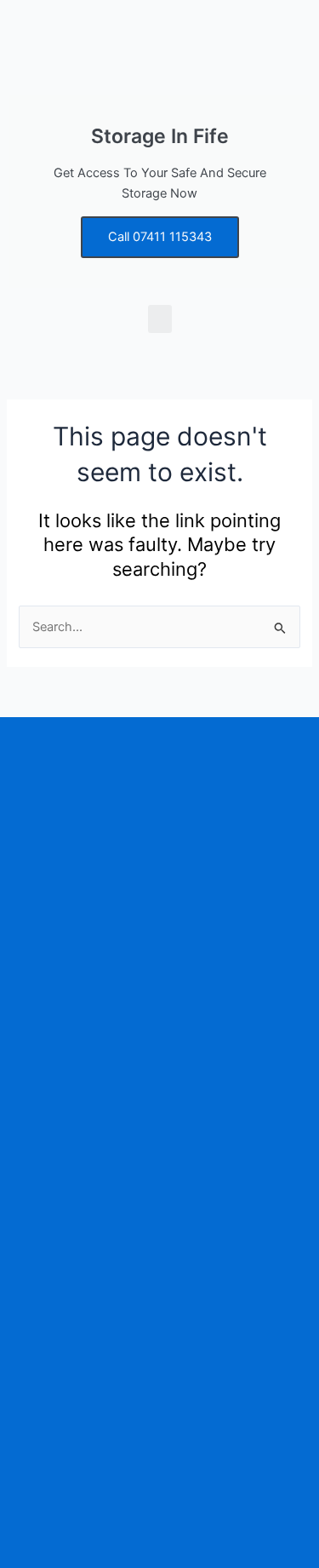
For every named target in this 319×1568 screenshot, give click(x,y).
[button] (160, 319)
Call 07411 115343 (160, 236)
